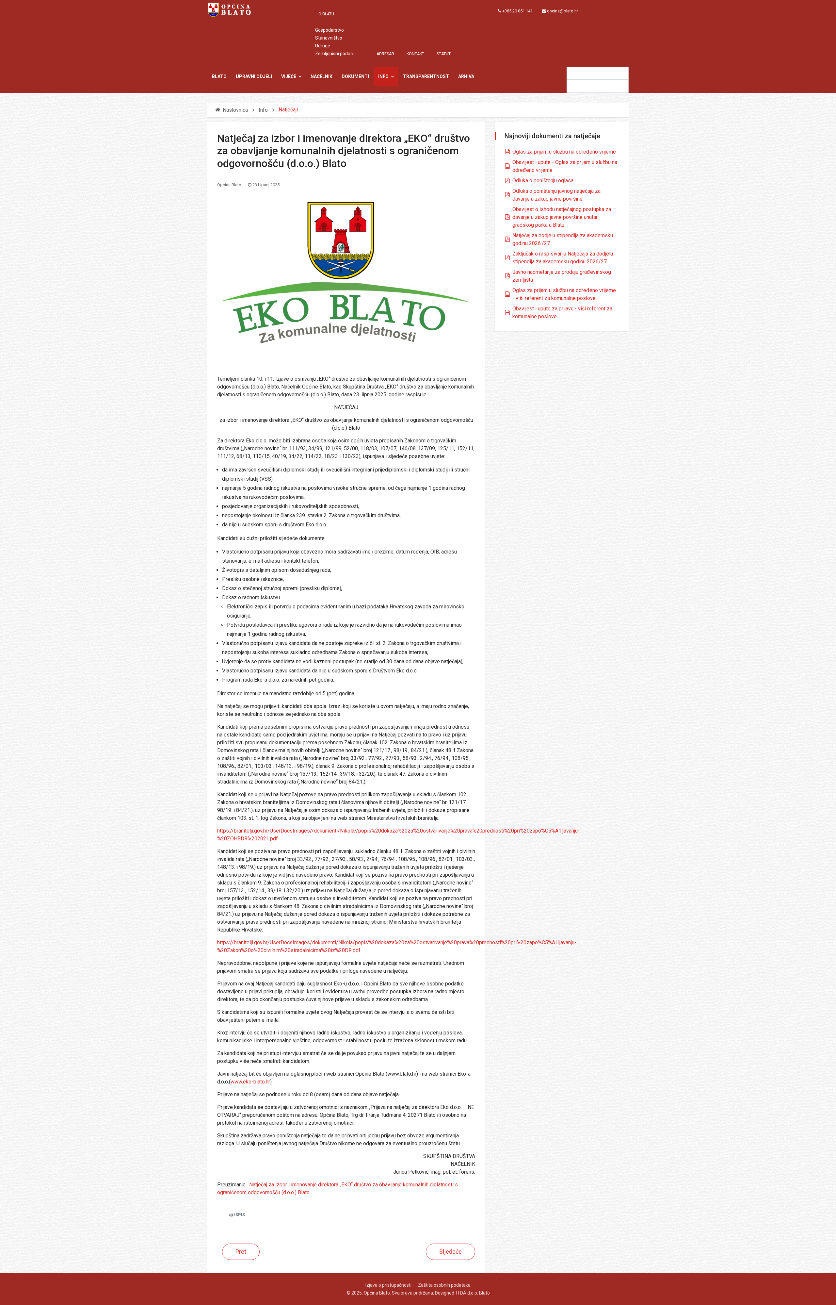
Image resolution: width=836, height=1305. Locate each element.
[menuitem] (329, 14)
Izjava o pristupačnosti (388, 1285)
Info (383, 76)
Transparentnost (426, 76)
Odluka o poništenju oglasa (542, 180)
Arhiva (466, 76)
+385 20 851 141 (517, 10)
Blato (219, 76)
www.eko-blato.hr (250, 1082)
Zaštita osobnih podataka (444, 1285)
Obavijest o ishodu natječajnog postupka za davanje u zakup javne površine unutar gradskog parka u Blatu (561, 217)
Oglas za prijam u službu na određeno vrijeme (564, 152)
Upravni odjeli (254, 76)
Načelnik (321, 76)
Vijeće (288, 76)
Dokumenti (355, 76)
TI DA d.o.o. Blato (472, 1293)
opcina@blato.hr (562, 10)
